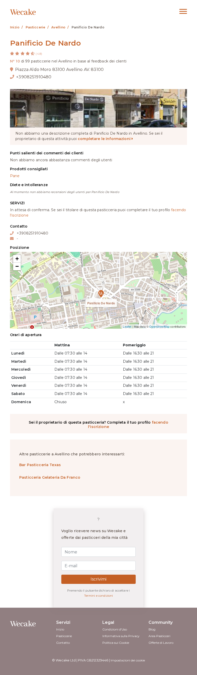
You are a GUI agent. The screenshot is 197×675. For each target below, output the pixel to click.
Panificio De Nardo (101, 303)
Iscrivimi (98, 579)
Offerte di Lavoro (161, 643)
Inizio (60, 629)
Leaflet (127, 326)
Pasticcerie (64, 636)
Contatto (63, 643)
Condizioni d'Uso (114, 629)
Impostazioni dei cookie (128, 660)
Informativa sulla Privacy (121, 636)
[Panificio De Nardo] (98, 290)
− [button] (17, 266)
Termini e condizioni (98, 595)
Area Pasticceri (159, 636)
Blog (152, 629)
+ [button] (17, 258)
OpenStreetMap (159, 326)
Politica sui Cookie (115, 643)
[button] (23, 108)
